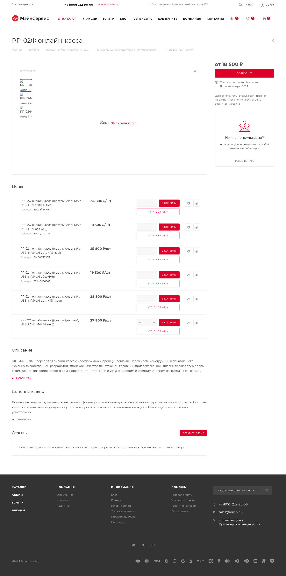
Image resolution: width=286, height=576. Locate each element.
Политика (63, 505)
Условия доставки (123, 511)
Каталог (19, 487)
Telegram (143, 545)
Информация (122, 487)
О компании (65, 494)
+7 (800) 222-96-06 (79, 4)
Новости (62, 500)
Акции (17, 494)
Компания (66, 487)
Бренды (18, 510)
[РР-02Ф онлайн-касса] (118, 123)
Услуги (18, 502)
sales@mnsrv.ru (230, 512)
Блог (114, 494)
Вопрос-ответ (180, 511)
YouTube (153, 545)
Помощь (178, 487)
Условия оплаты (121, 505)
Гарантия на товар (123, 516)
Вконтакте (133, 545)
